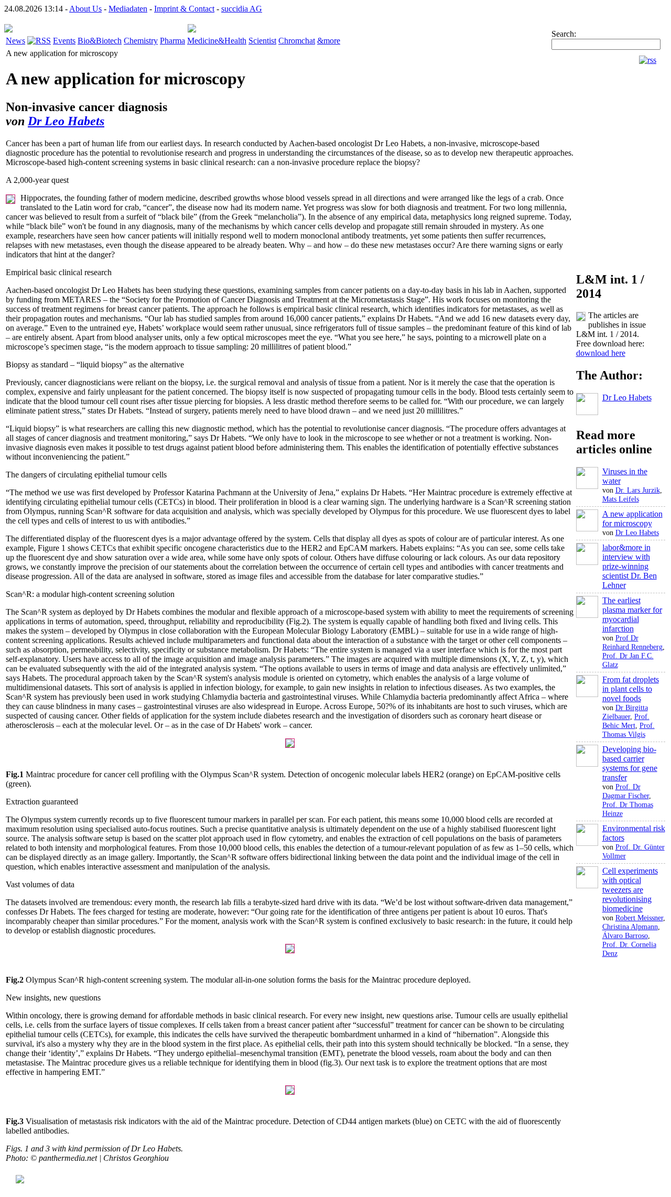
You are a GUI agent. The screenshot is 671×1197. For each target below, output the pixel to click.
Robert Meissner (639, 917)
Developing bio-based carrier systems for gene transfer (629, 763)
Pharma (172, 40)
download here (600, 353)
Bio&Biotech (100, 40)
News (15, 40)
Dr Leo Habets (66, 121)
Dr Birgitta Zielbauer (625, 712)
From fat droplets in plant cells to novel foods (630, 689)
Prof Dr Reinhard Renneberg (632, 642)
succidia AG (241, 8)
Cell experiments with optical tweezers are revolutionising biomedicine (630, 889)
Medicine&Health (216, 40)
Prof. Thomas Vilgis (628, 729)
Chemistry (141, 40)
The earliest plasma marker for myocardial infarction (632, 614)
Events (64, 40)
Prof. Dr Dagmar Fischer (625, 791)
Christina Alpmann (630, 926)
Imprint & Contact (184, 8)
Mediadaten (128, 8)
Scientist (262, 40)
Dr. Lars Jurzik (637, 490)
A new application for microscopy (632, 518)
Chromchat (296, 40)
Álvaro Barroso (625, 935)
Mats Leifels (620, 499)
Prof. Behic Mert (626, 721)
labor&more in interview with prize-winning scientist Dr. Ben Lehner (629, 566)
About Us (85, 8)
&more (328, 40)
